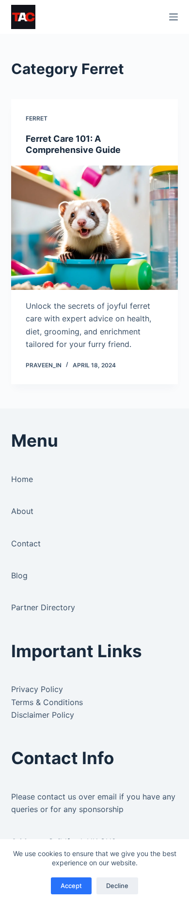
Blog (19, 575)
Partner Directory (43, 607)
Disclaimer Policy (42, 715)
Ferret (36, 118)
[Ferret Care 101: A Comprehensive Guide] (94, 228)
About (22, 511)
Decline (117, 885)
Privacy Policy (37, 689)
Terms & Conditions (47, 702)
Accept (71, 885)
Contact (26, 543)
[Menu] (173, 17)
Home (22, 479)
